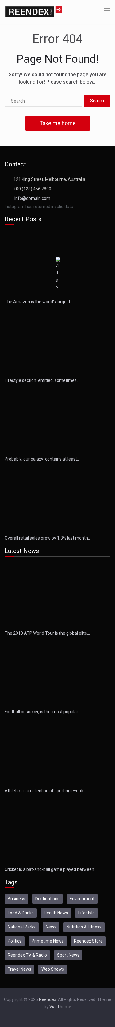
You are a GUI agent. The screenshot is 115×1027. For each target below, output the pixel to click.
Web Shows (52, 969)
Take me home (58, 123)
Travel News (19, 969)
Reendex (47, 999)
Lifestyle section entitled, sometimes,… (42, 380)
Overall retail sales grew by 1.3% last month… (48, 538)
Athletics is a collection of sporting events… (46, 790)
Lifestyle (86, 912)
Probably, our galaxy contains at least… (42, 459)
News (51, 926)
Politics (14, 941)
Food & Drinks (21, 912)
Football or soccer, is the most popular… (43, 711)
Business (16, 898)
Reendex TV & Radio (27, 955)
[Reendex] (33, 11)
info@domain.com (32, 198)
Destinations (47, 898)
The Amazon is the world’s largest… (39, 301)
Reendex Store (88, 941)
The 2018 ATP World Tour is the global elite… (47, 633)
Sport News (68, 955)
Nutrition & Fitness (84, 926)
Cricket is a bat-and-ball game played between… (51, 869)
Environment (82, 898)
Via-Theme (60, 1006)
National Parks (22, 926)
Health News (56, 912)
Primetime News (48, 941)
